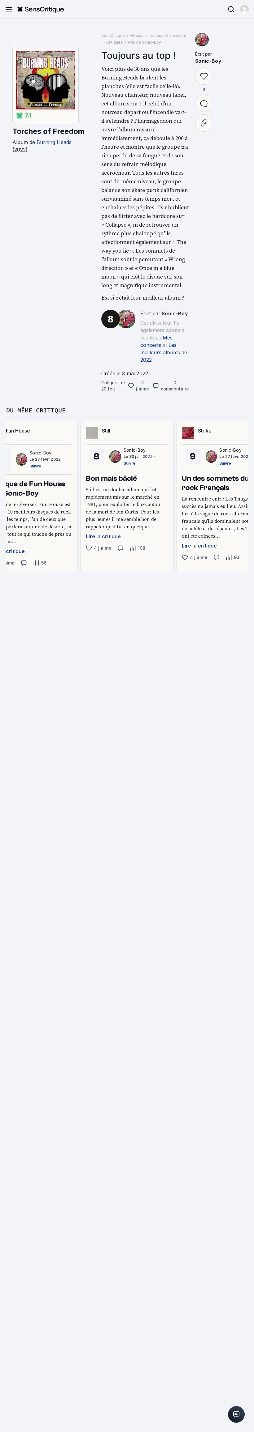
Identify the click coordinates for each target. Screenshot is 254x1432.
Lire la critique (103, 536)
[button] (244, 9)
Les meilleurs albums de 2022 (163, 352)
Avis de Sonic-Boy (144, 42)
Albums (136, 35)
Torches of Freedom (48, 131)
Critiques (114, 42)
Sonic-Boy (175, 313)
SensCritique (113, 35)
